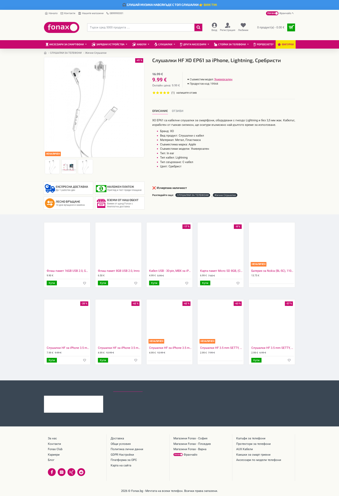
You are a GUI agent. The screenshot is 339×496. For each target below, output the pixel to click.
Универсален (223, 79)
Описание (160, 110)
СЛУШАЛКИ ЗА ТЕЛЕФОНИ (66, 52)
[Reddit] (81, 472)
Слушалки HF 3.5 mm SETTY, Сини (272, 348)
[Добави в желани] (85, 283)
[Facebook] (52, 472)
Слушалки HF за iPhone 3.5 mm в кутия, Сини (119, 348)
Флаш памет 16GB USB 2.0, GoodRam (68, 271)
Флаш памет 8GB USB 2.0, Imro (119, 271)
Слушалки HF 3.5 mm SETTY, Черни (221, 348)
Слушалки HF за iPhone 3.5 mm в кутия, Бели (68, 348)
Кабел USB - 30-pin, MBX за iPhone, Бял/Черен (170, 271)
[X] (71, 472)
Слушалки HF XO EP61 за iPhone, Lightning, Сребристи (81, 398)
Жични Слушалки (225, 195)
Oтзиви (177, 110)
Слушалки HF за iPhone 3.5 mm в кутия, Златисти (170, 348)
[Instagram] (62, 472)
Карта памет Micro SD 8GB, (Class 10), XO (221, 271)
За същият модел (58, 388)
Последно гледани (128, 388)
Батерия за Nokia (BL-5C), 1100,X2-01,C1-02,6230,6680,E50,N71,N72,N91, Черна (272, 271)
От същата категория (92, 388)
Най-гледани (157, 388)
